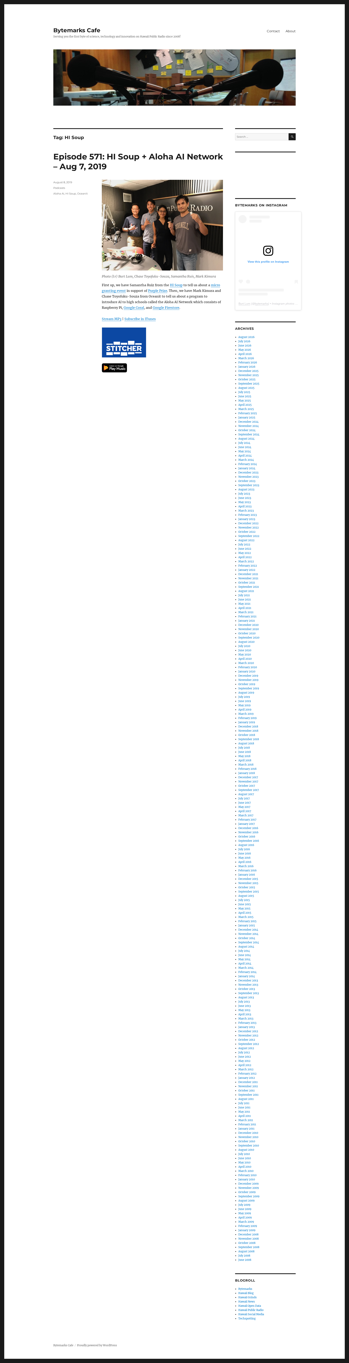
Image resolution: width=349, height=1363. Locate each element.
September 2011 (248, 1095)
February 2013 (247, 1023)
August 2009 (246, 1200)
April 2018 (244, 760)
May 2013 (244, 1010)
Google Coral (134, 308)
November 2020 (248, 629)
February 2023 (247, 515)
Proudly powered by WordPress (97, 1345)
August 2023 (246, 489)
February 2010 (247, 1175)
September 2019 (248, 688)
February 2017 (247, 819)
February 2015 (247, 921)
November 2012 (248, 1035)
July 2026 (244, 341)
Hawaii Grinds (247, 1297)
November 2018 (248, 730)
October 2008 (246, 1243)
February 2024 (247, 464)
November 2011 (248, 1086)
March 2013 (245, 1018)
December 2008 (248, 1234)
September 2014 (248, 942)
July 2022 (244, 544)
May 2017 (244, 807)
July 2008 (244, 1255)
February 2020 (247, 667)
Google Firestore (166, 308)
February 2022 (247, 565)
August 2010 (246, 1150)
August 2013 (246, 997)
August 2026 (246, 337)
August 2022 (246, 540)
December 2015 (248, 879)
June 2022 (244, 548)
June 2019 (244, 701)
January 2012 (246, 1078)
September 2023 (248, 485)
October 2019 (246, 684)
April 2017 (244, 811)
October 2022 (246, 532)
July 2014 (244, 951)
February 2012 (247, 1073)
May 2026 (244, 350)
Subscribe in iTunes (140, 319)
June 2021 (244, 599)
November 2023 (248, 477)
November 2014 (248, 934)
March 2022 (246, 561)
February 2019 (247, 718)
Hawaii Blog (246, 1293)
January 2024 (246, 468)
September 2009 (249, 1196)
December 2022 (248, 523)
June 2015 (244, 904)
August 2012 (246, 1048)
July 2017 (244, 798)
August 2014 (246, 946)
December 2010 (248, 1133)
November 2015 (248, 883)
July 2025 (244, 392)
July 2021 (244, 595)
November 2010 (248, 1137)
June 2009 (244, 1209)
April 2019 (244, 709)
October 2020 (246, 633)
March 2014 (245, 968)
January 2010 (246, 1179)
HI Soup (176, 285)
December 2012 (248, 1031)
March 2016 (246, 866)
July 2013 (244, 1001)
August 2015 (246, 896)
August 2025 (246, 388)
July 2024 (244, 443)
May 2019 (244, 705)
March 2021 (245, 612)
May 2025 (244, 400)
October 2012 (246, 1039)
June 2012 (244, 1056)
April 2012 (244, 1065)
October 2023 (246, 481)
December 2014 (248, 929)
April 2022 (245, 557)
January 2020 (246, 671)
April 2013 (244, 1014)
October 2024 (246, 430)
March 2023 (246, 510)
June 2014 (244, 955)
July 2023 (244, 493)
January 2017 (246, 824)
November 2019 (248, 680)
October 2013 (246, 989)
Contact (273, 31)
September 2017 (248, 790)
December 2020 (248, 625)
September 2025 (248, 383)
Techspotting (247, 1318)
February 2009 (247, 1226)
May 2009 (244, 1213)
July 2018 (244, 747)
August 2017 (246, 794)
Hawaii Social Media (251, 1314)
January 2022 (246, 570)
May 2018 (244, 756)
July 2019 (244, 697)
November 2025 (248, 375)
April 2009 (245, 1217)
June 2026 (244, 345)
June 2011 (244, 1107)
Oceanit (82, 193)
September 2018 (248, 739)
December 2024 (248, 421)
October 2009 (247, 1192)
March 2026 (246, 358)
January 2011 (246, 1128)
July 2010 (244, 1154)
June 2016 (244, 853)
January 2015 (246, 925)
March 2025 (246, 409)
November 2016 (248, 832)
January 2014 (246, 976)
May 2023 (244, 502)
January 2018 (246, 773)
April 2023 (244, 506)
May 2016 (244, 857)
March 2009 (246, 1222)
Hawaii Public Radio (251, 1310)
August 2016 (246, 845)
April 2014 (244, 963)
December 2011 (248, 1082)
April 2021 (244, 608)
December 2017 (248, 777)
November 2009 (248, 1188)
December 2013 (248, 980)
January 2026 (246, 366)
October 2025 (246, 379)
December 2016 (248, 828)
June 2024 (244, 447)
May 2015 (244, 908)
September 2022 (248, 536)
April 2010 (244, 1166)
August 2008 (246, 1251)
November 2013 (248, 984)
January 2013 (246, 1027)
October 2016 (246, 836)
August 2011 (246, 1099)
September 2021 (248, 587)
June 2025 (244, 396)
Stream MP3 (111, 319)
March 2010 (245, 1171)
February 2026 (247, 362)
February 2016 (247, 870)
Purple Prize (157, 291)
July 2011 (243, 1103)
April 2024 (245, 455)
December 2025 (248, 371)
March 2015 (245, 917)
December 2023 (248, 472)
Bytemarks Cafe (76, 30)
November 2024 (248, 426)
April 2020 (245, 659)
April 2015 (244, 913)
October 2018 (246, 735)
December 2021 (248, 574)
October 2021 (246, 582)
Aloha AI (58, 193)
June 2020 (244, 650)
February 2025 (247, 413)
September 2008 (248, 1247)
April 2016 (244, 862)
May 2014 (244, 959)
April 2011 (244, 1116)
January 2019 (246, 722)
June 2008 (244, 1260)
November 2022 (248, 527)
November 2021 (248, 578)
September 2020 (248, 637)
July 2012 (244, 1052)
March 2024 (246, 460)
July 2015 (244, 900)
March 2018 (245, 764)
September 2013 (248, 993)
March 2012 (245, 1069)
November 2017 (248, 781)
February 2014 (247, 972)
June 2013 (244, 1006)
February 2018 (247, 769)
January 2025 (246, 417)
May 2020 (244, 654)
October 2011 (246, 1090)
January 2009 (246, 1230)
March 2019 (246, 714)
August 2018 (246, 743)
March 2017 (245, 815)
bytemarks (261, 303)
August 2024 (246, 438)
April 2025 (245, 405)
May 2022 (244, 553)
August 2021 (246, 591)
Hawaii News (246, 1301)
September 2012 (248, 1044)
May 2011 (244, 1111)
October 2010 (246, 1141)
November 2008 (248, 1238)
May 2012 (244, 1061)
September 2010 (248, 1145)
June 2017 (244, 802)
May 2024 (244, 451)
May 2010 (244, 1162)
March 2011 (245, 1120)
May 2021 (244, 604)
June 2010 (244, 1158)
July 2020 (244, 646)
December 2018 (248, 726)
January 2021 (246, 620)
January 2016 (246, 874)
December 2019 (248, 675)
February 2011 (247, 1124)
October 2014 (246, 938)
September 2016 (248, 841)
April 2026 (245, 354)
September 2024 (248, 434)
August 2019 (246, 692)
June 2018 (244, 752)
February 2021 (247, 616)
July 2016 (244, 849)
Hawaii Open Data (249, 1306)
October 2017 (246, 786)
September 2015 (248, 891)
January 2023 (246, 519)
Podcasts (59, 187)
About (291, 31)
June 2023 (244, 498)
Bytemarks (245, 1289)
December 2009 (248, 1183)
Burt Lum (244, 303)
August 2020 (246, 642)
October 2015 (246, 887)
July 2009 (244, 1205)
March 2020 (246, 663)
